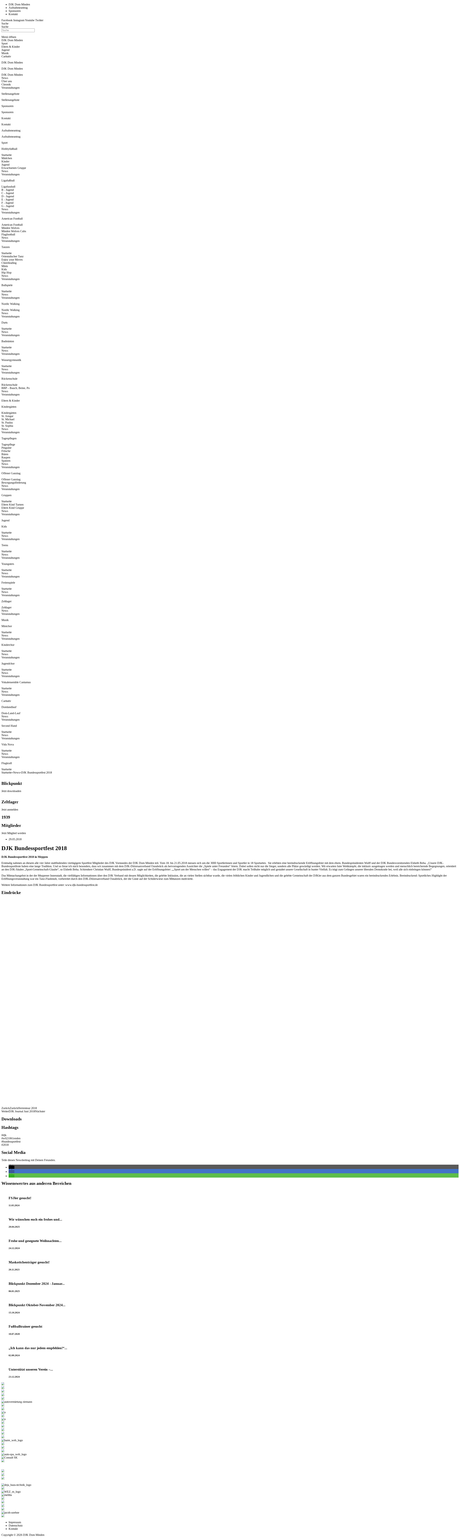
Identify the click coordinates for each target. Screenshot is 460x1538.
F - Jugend (7, 202)
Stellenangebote (10, 99)
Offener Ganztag (10, 479)
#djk (3, 1135)
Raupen (5, 457)
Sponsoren (7, 112)
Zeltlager (6, 607)
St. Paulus (7, 422)
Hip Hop (6, 272)
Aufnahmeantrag (10, 136)
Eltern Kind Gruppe (12, 507)
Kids (4, 269)
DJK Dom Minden (12, 74)
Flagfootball (8, 234)
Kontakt (6, 124)
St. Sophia (7, 425)
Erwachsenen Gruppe (13, 167)
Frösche (5, 450)
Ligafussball (8, 186)
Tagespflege (8, 444)
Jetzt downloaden (11, 791)
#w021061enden (10, 1138)
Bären (4, 454)
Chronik (6, 84)
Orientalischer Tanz (12, 256)
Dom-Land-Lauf (10, 713)
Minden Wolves (10, 227)
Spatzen (5, 460)
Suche (4, 23)
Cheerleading (9, 262)
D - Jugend (7, 196)
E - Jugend (7, 199)
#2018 (5, 1144)
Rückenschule (9, 384)
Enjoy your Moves (12, 259)
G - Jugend (7, 206)
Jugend (5, 164)
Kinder (5, 161)
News (4, 77)
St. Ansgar (7, 416)
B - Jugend (7, 189)
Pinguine (6, 447)
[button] (11, 1167)
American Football (12, 224)
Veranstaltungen (10, 87)
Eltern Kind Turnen (12, 504)
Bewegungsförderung (13, 482)
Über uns (6, 81)
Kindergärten (8, 412)
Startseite (6, 154)
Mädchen (6, 158)
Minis (4, 266)
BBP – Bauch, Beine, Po (15, 388)
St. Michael (7, 419)
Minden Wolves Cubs (13, 231)
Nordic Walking (10, 309)
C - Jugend (7, 193)
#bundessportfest (10, 1141)
